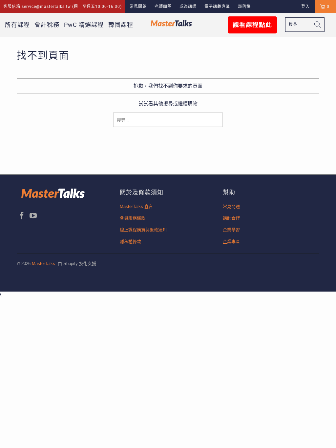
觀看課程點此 (252, 25)
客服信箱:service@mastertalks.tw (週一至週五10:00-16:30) (62, 6)
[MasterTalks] (171, 23)
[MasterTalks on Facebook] (22, 216)
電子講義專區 (217, 6)
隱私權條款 (130, 241)
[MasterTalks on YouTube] (33, 216)
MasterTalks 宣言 (136, 206)
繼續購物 (188, 103)
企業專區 (231, 241)
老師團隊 (163, 6)
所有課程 (17, 24)
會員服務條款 (132, 217)
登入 (305, 6)
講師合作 (231, 217)
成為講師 (188, 6)
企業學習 (231, 229)
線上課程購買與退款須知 (143, 229)
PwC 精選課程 (84, 24)
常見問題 (138, 6)
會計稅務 (46, 24)
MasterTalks (43, 263)
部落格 (244, 6)
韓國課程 (120, 24)
